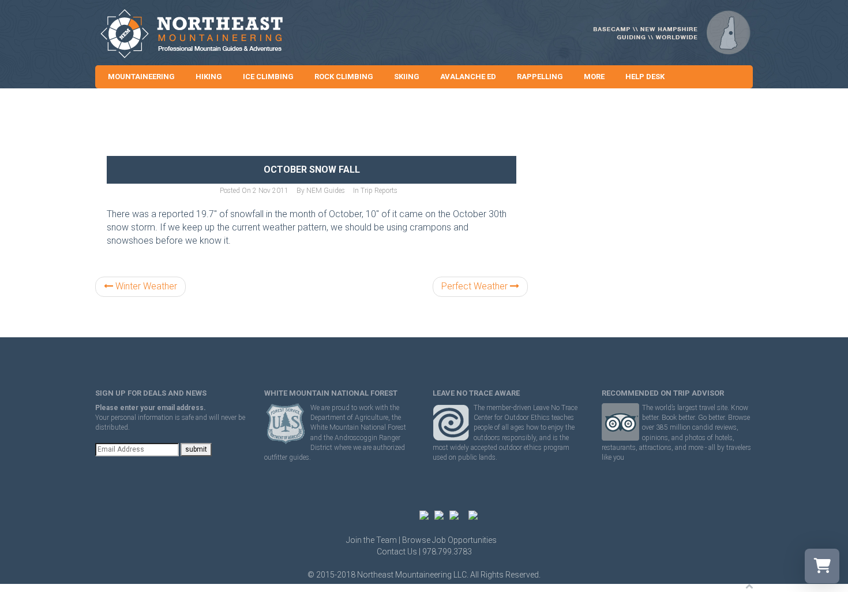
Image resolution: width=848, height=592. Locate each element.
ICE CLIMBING (268, 76)
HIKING (209, 76)
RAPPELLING (540, 76)
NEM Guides (325, 191)
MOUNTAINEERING (141, 76)
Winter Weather (145, 286)
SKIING (406, 76)
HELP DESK (645, 76)
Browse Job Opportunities (449, 540)
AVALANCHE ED (468, 76)
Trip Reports (379, 191)
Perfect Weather (475, 286)
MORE (594, 76)
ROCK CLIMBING (343, 76)
